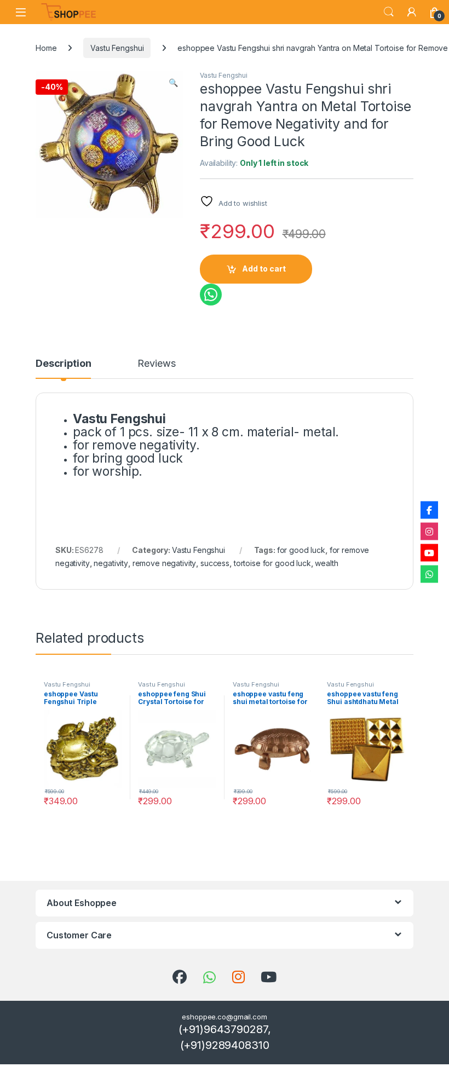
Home (46, 48)
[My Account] (412, 12)
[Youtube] (429, 553)
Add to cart (264, 268)
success (214, 563)
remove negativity (165, 563)
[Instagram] (429, 531)
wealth (326, 563)
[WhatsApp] (429, 574)
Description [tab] (63, 364)
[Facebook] (429, 510)
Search (389, 12)
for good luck (301, 550)
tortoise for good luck (272, 563)
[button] (173, 82)
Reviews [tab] (156, 364)
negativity (111, 563)
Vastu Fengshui (116, 48)
